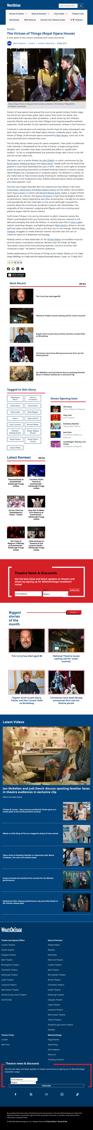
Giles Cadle (76, 222)
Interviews (52, 955)
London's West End (46, 43)
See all (82, 283)
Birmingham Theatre (10, 965)
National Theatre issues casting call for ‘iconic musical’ (66, 658)
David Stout (25, 189)
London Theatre (8, 945)
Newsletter (14, 20)
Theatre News (54, 945)
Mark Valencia (19, 43)
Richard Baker (53, 239)
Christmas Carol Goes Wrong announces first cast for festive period (66, 700)
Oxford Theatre (54, 1019)
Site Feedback (54, 1049)
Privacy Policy (51, 1121)
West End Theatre (55, 960)
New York (5, 1044)
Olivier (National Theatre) (74, 409)
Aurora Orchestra (43, 196)
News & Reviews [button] (39, 13)
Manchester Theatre (10, 990)
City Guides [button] (59, 13)
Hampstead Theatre (71, 426)
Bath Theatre (6, 960)
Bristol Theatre (54, 980)
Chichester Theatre (9, 970)
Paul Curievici (19, 193)
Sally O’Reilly (48, 160)
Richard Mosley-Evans (50, 193)
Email (17, 590)
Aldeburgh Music (28, 163)
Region (46, 590)
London (31, 43)
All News (51, 1029)
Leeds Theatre (7, 980)
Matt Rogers (62, 135)
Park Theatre (68, 417)
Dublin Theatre (7, 950)
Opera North (47, 163)
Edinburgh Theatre (9, 975)
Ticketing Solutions (56, 1059)
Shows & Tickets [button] (16, 13)
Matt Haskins (61, 225)
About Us (52, 1054)
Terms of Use (62, 1121)
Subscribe (74, 590)
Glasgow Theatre (8, 955)
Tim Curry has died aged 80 (27, 655)
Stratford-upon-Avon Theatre (13, 995)
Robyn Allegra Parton (46, 189)
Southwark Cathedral (72, 446)
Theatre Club (78, 13)
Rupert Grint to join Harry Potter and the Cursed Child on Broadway (27, 700)
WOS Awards (30, 20)
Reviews (11, 29)
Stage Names (53, 1039)
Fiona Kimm (12, 189)
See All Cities (6, 1000)
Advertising (53, 1044)
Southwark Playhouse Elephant (72, 436)
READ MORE (73, 612)
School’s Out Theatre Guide (52, 20)
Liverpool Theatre (8, 985)
